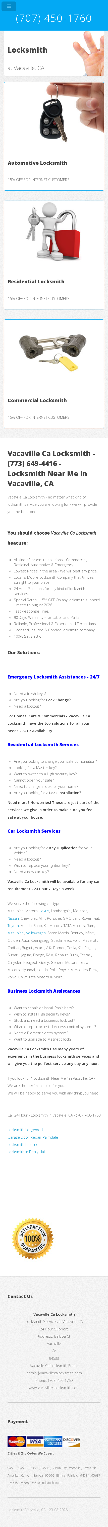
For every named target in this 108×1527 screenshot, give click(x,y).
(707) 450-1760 (54, 18)
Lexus (44, 910)
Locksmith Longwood (25, 1129)
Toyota (13, 925)
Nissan (13, 918)
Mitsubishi (16, 932)
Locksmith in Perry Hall (26, 1151)
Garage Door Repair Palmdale (33, 1137)
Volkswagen (36, 932)
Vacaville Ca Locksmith (48, 1365)
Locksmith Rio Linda (24, 1144)
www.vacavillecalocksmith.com (54, 1387)
